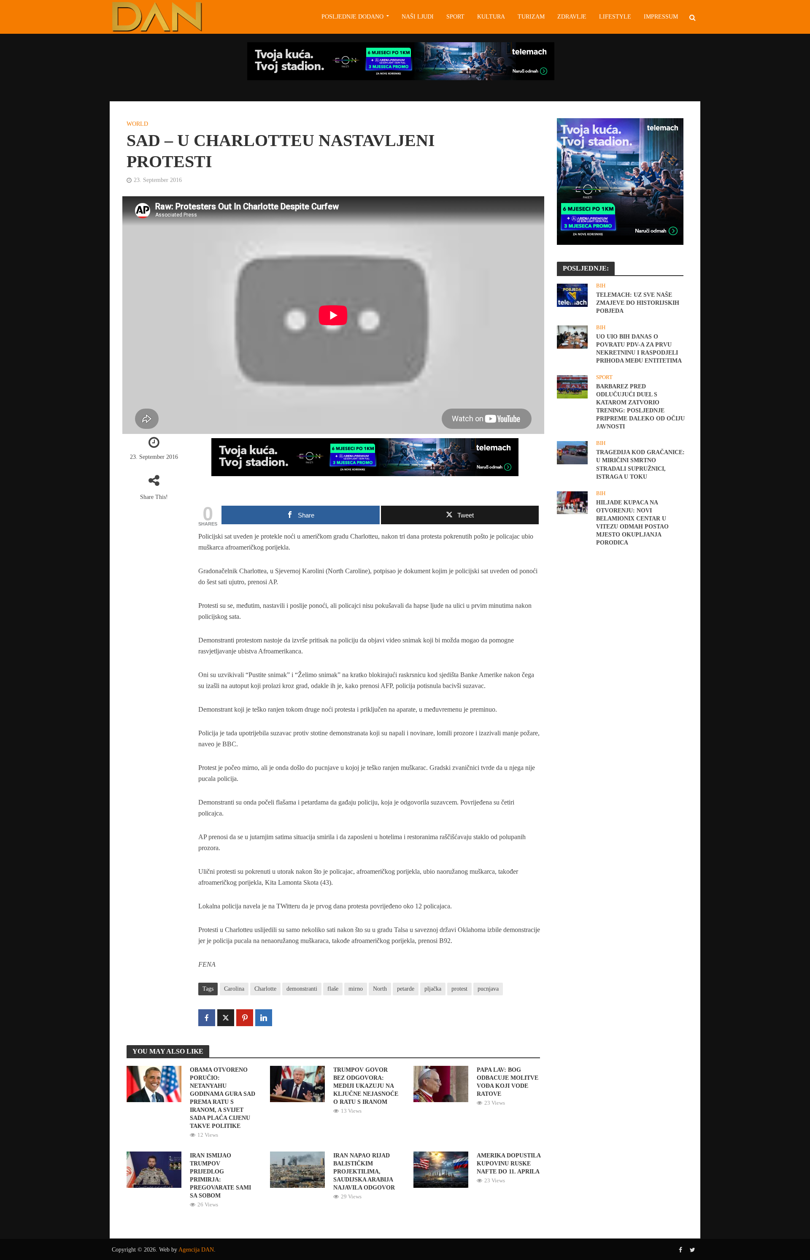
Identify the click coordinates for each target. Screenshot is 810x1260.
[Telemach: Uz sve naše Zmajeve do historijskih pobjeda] (572, 294)
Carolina (234, 989)
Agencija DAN (196, 1249)
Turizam (531, 17)
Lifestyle (615, 17)
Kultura (491, 17)
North (380, 989)
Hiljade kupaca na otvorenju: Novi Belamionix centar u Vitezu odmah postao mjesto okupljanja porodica (632, 522)
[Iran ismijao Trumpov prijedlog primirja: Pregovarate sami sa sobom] (154, 1169)
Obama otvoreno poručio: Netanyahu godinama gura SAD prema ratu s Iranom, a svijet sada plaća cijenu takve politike (222, 1098)
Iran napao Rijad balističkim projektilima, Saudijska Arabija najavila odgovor (364, 1171)
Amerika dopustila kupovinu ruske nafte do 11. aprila (508, 1163)
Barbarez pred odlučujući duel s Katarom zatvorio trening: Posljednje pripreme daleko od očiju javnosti (640, 406)
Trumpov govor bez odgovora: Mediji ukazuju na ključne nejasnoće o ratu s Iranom (365, 1086)
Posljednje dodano (352, 17)
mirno (355, 989)
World (137, 124)
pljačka (432, 989)
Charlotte (265, 989)
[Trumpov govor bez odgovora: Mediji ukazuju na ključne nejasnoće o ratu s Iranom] (297, 1083)
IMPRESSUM (661, 17)
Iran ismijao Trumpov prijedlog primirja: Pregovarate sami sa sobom (220, 1175)
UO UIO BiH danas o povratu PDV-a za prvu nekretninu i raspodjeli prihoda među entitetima (639, 348)
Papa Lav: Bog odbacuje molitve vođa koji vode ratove (507, 1082)
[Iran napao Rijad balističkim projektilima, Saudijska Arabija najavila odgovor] (297, 1169)
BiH (600, 285)
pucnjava (488, 989)
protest (459, 989)
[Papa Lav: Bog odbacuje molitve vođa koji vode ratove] (440, 1083)
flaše (332, 989)
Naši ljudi (418, 17)
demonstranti (301, 989)
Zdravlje (571, 17)
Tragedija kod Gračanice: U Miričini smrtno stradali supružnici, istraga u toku (640, 464)
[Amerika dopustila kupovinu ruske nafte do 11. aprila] (440, 1169)
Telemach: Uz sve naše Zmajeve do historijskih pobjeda (637, 303)
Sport (455, 17)
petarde (405, 989)
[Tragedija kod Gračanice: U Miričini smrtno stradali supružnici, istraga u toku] (572, 452)
